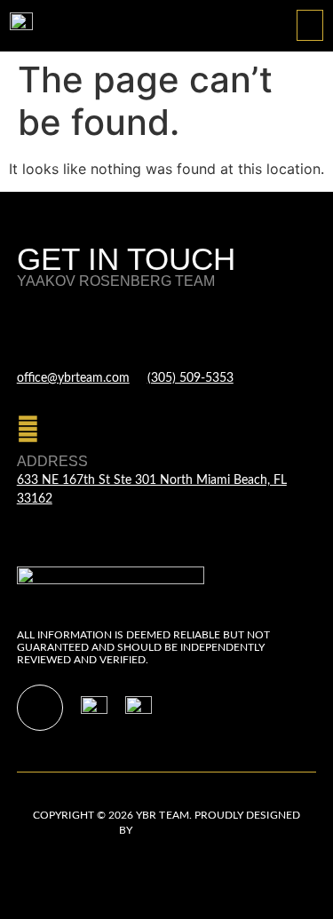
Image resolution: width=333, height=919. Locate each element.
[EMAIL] (28, 326)
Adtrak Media (175, 830)
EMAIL (38, 358)
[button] (310, 25)
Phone (173, 358)
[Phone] (158, 326)
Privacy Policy (58, 851)
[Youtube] (40, 708)
